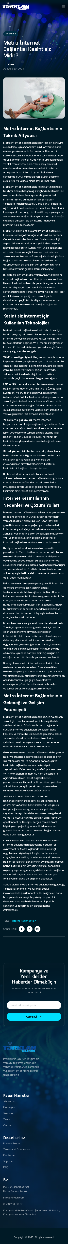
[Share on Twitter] (30, 929)
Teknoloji (11, 33)
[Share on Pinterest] (37, 929)
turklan (8, 64)
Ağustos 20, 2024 (13, 68)
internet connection (24, 921)
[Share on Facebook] (22, 929)
